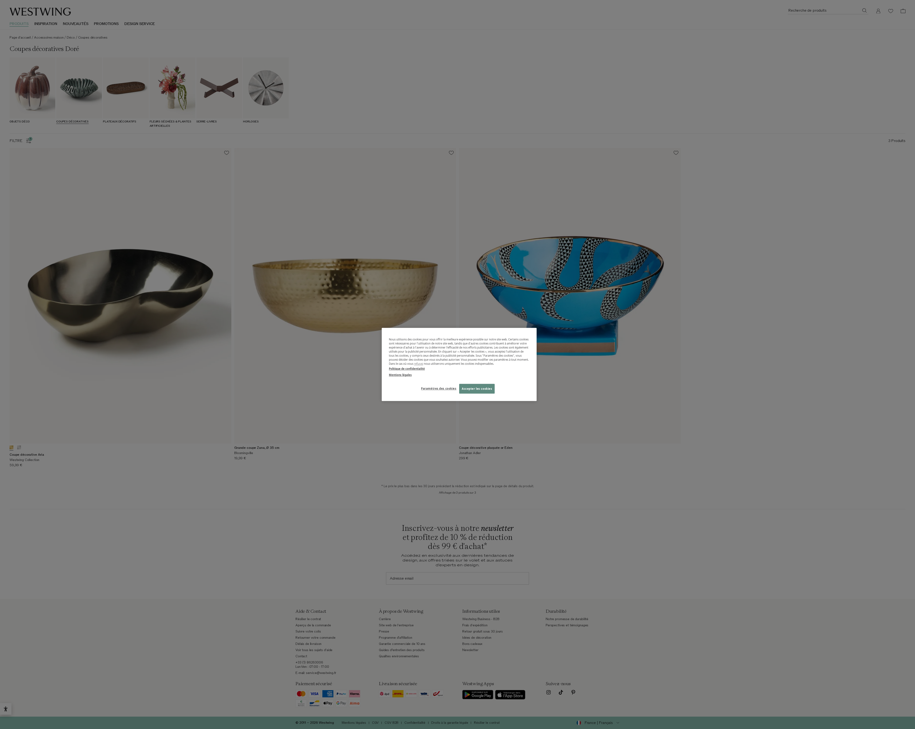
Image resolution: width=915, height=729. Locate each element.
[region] (459, 364)
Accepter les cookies (477, 388)
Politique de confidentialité (407, 369)
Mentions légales (400, 375)
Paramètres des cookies (439, 388)
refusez (418, 364)
